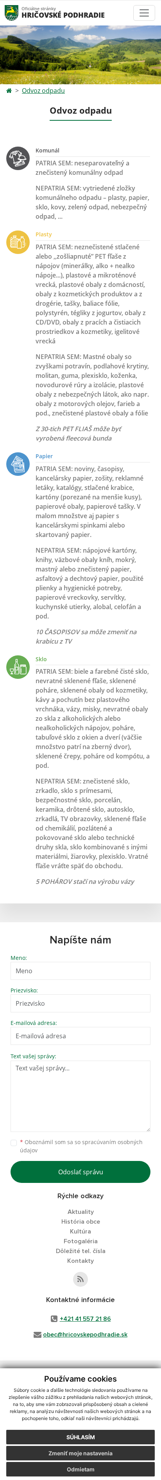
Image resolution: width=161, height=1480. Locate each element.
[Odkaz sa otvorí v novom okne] (80, 1279)
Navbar (19, 12)
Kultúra (80, 1231)
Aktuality (81, 1212)
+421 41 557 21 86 (85, 1319)
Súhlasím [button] (80, 1437)
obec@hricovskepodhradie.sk (85, 1334)
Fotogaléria (81, 1241)
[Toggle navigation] (144, 13)
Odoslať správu (80, 1172)
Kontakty (80, 1261)
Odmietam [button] (81, 1469)
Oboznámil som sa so (81, 1146)
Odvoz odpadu (43, 90)
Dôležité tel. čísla (81, 1251)
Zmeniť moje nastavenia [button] (80, 1453)
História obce (80, 1222)
